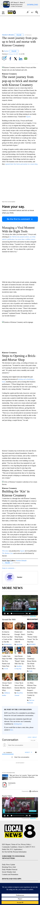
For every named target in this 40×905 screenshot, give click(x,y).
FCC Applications (16, 849)
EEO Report (6, 844)
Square (28, 116)
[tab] (8, 752)
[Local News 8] (14, 12)
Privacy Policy (26, 844)
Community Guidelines (9, 847)
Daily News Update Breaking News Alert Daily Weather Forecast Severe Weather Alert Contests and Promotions (10, 869)
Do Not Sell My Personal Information (14, 852)
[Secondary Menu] (4, 12)
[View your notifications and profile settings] (36, 752)
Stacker (6, 51)
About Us (21, 847)
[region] (20, 765)
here (11, 730)
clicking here (18, 724)
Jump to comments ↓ (8, 568)
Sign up (34, 737)
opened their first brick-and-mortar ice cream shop (21, 164)
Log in (29, 737)
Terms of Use (15, 844)
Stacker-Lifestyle (21, 560)
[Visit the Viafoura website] (33, 791)
